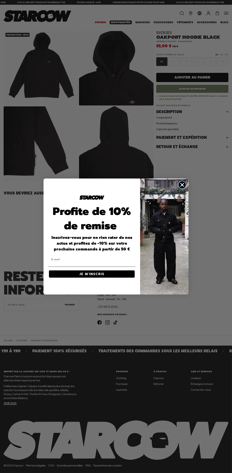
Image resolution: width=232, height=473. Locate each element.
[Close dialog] (182, 184)
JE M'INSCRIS (91, 274)
